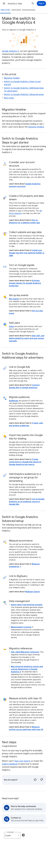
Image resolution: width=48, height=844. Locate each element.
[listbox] (12, 835)
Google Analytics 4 (10, 51)
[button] (4, 3)
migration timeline (36, 127)
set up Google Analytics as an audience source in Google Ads (27, 501)
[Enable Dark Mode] (23, 835)
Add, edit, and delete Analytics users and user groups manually (26, 338)
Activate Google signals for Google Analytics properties (25, 283)
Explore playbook (9, 764)
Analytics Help (15, 3)
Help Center (5, 10)
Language (10, 832)
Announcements (28, 10)
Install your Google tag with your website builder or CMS (26, 253)
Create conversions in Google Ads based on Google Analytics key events (25, 462)
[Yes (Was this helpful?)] (35, 779)
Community (16, 10)
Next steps (9, 98)
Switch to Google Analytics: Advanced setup (24, 94)
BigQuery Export (32, 592)
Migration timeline (12, 78)
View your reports (22, 761)
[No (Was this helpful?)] (41, 779)
